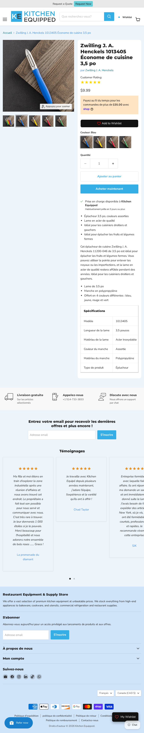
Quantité (85, 155)
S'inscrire (106, 435)
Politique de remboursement (61, 720)
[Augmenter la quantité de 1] (113, 163)
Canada (127, 693)
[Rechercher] (109, 16)
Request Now (83, 4)
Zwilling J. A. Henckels (99, 70)
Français (103, 693)
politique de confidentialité (57, 716)
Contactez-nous (89, 720)
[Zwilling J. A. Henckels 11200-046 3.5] (8, 121)
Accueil (7, 33)
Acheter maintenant (109, 189)
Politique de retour (86, 716)
